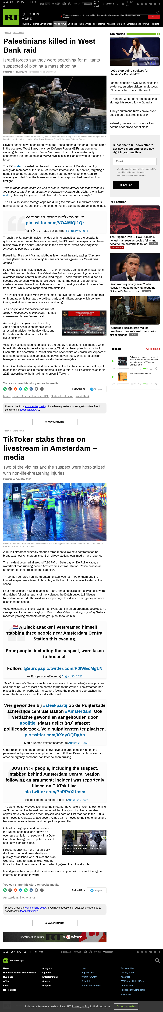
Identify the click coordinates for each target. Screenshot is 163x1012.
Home (8, 33)
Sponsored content (91, 985)
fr (30, 952)
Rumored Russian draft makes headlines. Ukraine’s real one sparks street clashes (133, 331)
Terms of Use (127, 968)
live (154, 16)
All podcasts (153, 348)
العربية (5, 2)
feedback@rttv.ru (29, 409)
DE (22, 2)
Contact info (127, 985)
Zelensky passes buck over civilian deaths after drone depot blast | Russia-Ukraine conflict (101, 16)
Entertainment (134, 24)
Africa (88, 24)
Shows (145, 24)
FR (27, 2)
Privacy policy (127, 973)
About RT (125, 977)
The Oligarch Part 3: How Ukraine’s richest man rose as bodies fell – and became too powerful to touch (133, 240)
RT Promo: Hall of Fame (133, 981)
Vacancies (126, 994)
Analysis (111, 24)
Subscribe (126, 184)
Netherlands (27, 897)
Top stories (117, 34)
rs (35, 952)
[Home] (11, 17)
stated (18, 166)
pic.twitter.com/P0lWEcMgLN (73, 668)
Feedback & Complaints (133, 990)
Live (84, 968)
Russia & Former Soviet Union (37, 24)
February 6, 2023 (77, 230)
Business (72, 24)
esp (13, 952)
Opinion (121, 24)
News (6, 968)
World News (60, 24)
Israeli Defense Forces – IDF (30, 396)
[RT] (45, 4)
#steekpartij (55, 705)
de (25, 952)
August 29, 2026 (78, 743)
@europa (33, 668)
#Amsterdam (78, 711)
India (81, 24)
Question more (30, 16)
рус (19, 952)
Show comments (54, 422)
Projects (155, 24)
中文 (41, 952)
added (7, 195)
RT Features (99, 24)
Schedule (86, 981)
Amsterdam (10, 897)
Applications (88, 973)
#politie (27, 723)
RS (31, 2)
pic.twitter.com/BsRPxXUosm (54, 791)
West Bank (82, 396)
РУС (18, 2)
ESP (12, 2)
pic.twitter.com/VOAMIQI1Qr (55, 222)
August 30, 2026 (72, 676)
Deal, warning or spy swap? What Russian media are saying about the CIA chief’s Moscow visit (132, 288)
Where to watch (89, 977)
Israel (6, 396)
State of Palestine (62, 396)
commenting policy (35, 406)
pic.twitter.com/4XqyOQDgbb (55, 735)
